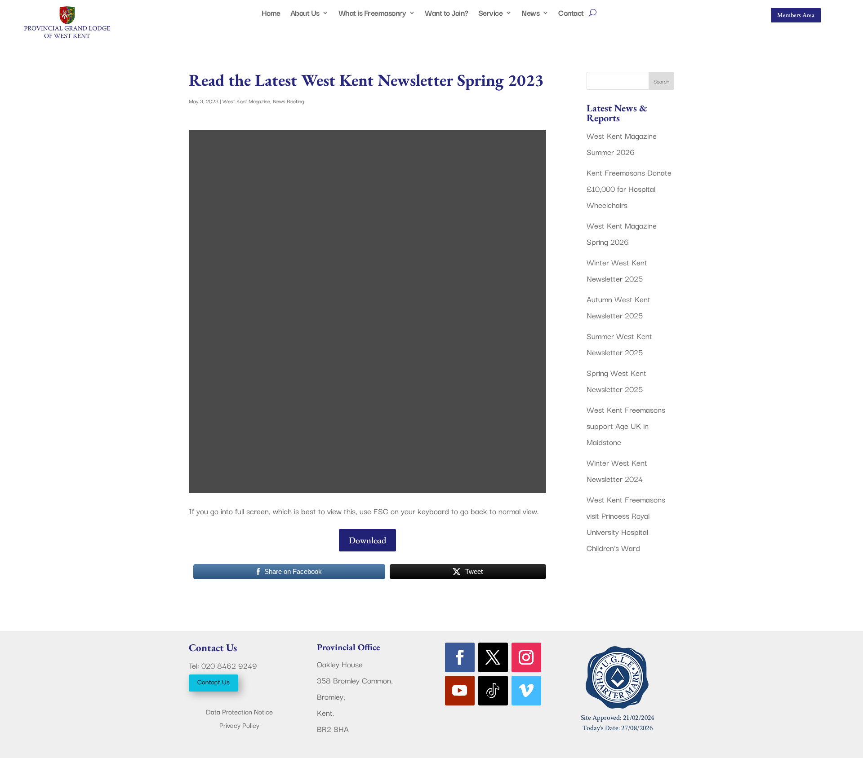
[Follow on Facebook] (460, 657)
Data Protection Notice (239, 712)
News (530, 13)
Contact (571, 13)
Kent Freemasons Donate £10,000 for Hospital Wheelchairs (629, 188)
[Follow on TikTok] (493, 690)
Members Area (795, 15)
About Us (305, 13)
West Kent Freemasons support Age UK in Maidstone (626, 425)
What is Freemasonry (372, 13)
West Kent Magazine (246, 101)
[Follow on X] (493, 657)
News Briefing (288, 101)
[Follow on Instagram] (526, 657)
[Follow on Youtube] (460, 690)
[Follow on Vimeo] (526, 690)
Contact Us (213, 681)
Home (271, 13)
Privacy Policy (239, 726)
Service (490, 13)
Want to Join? (446, 13)
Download (367, 540)
